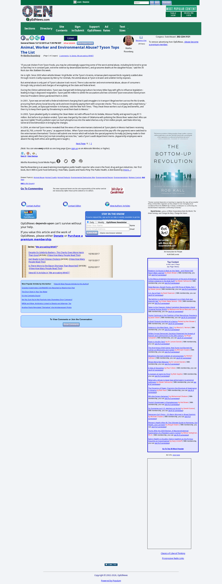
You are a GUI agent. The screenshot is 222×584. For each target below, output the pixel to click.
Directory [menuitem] (46, 28)
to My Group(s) (28, 183)
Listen (70, 38)
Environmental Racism (104, 177)
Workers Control (135, 177)
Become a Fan (141, 40)
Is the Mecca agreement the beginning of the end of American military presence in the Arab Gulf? (172, 280)
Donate (59, 235)
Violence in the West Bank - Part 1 (161, 327)
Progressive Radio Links (173, 558)
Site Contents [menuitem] (61, 28)
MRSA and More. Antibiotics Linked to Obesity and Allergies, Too (46, 303)
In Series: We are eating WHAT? (82, 56)
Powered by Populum (111, 580)
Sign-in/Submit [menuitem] (77, 28)
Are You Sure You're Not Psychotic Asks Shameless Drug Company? (47, 299)
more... (127, 169)
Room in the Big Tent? (156, 342)
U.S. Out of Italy (154, 293)
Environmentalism (121, 177)
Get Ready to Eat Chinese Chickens (44, 259)
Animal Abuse (39, 177)
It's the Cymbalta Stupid (31, 296)
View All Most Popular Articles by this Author (71, 284)
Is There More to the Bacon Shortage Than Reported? (53, 265)
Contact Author (33, 205)
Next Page (81, 143)
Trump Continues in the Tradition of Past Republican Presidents (172, 315)
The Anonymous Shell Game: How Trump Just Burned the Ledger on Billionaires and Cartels (170, 349)
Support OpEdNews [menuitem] (93, 28)
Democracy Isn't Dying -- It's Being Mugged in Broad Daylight (171, 414)
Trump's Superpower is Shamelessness (163, 402)
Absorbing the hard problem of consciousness (166, 356)
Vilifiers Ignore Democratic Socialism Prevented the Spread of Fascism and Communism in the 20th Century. (171, 334)
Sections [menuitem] (29, 28)
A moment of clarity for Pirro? (159, 374)
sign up (74, 148)
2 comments (64, 56)
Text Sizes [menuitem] (122, 28)
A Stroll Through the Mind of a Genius (163, 321)
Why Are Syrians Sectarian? (158, 396)
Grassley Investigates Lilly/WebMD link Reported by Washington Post (48, 288)
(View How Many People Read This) (64, 255)
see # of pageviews (158, 275)
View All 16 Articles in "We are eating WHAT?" (49, 272)
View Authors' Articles (120, 205)
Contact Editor (74, 205)
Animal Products (64, 177)
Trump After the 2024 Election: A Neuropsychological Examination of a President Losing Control (168, 432)
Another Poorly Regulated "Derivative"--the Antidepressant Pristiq (47, 307)
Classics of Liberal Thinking (173, 553)
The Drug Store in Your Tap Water (34, 292)
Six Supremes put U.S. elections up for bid (164, 408)
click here (176, 455)
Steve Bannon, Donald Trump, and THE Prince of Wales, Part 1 (172, 287)
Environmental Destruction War (83, 177)
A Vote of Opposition (156, 368)
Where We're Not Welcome (158, 362)
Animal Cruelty (51, 177)
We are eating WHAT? (46, 246)
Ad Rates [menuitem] (106, 28)
